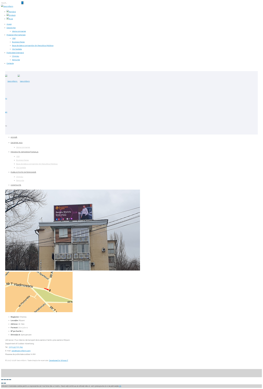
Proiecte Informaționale (16, 35)
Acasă (9, 24)
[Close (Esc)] (2, 379)
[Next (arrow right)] (5, 383)
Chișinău (15, 56)
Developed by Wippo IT (58, 360)
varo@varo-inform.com (21, 351)
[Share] (5, 379)
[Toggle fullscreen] (7, 379)
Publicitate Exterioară (15, 53)
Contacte (10, 63)
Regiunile (16, 60)
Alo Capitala (17, 49)
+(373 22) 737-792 (16, 347)
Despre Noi (11, 28)
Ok (120, 386)
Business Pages (18, 42)
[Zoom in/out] (10, 379)
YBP (14, 38)
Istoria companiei (19, 31)
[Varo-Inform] (7, 6)
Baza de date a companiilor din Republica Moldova (32, 46)
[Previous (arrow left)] (2, 383)
